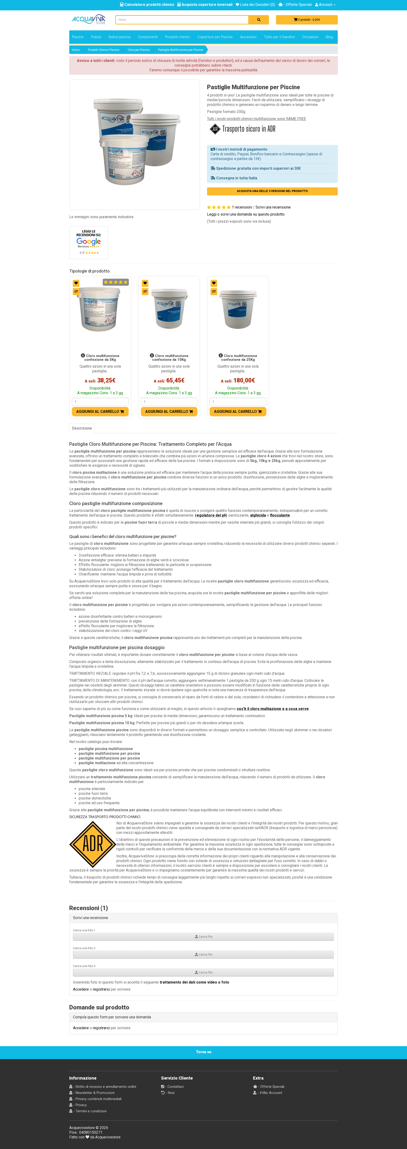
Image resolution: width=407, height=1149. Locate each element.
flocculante (280, 515)
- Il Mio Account (269, 1093)
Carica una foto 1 (84, 930)
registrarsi (101, 989)
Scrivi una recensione (273, 207)
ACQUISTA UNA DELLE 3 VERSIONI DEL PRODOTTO (272, 191)
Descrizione (82, 428)
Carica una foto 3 (84, 966)
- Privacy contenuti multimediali (97, 1099)
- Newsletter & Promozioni (93, 1093)
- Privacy (79, 1105)
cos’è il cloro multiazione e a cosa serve (273, 709)
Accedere (81, 989)
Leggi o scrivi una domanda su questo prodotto (246, 214)
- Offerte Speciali (297, 4)
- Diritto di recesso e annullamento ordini (104, 1087)
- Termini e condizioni (89, 1111)
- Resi (170, 1093)
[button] (134, 144)
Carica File (205, 936)
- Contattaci (174, 1087)
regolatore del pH (211, 515)
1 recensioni (242, 207)
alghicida (258, 515)
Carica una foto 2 (84, 948)
